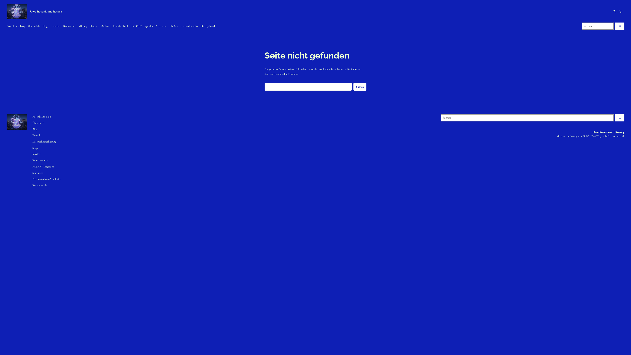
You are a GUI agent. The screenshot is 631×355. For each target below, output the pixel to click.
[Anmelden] (614, 11)
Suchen (360, 86)
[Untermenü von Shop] (97, 26)
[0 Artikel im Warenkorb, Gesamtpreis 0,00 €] (621, 11)
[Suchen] (619, 26)
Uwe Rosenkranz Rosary (46, 11)
